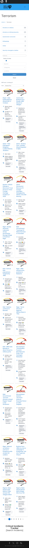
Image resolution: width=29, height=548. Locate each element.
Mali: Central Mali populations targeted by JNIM (7, 272)
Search (14, 74)
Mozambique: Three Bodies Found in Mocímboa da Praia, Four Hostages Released (20, 352)
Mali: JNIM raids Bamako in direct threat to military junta (7, 349)
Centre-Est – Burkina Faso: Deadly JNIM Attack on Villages (20, 101)
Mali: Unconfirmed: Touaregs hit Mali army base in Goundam (21, 230)
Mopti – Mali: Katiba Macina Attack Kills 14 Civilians (7, 100)
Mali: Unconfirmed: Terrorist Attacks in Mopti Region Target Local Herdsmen (8, 399)
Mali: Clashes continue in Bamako (7, 308)
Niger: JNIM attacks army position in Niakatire (20, 271)
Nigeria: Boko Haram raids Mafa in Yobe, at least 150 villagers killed (7, 491)
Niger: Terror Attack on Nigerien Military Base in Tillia (21, 310)
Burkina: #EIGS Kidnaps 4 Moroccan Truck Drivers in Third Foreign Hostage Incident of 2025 (8, 190)
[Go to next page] (23, 519)
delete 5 (3, 22)
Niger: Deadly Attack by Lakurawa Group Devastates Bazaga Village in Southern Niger (7, 232)
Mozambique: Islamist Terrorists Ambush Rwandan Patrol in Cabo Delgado (21, 399)
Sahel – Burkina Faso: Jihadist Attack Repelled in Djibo (21, 146)
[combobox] (14, 63)
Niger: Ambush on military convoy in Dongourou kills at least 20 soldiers (7, 451)
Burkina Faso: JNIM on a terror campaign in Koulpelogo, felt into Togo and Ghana (21, 451)
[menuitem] (2, 2)
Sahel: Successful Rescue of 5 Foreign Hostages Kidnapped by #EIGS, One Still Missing (21, 190)
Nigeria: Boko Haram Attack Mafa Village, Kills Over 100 (20, 490)
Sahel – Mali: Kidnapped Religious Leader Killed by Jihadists (7, 147)
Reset (14, 78)
